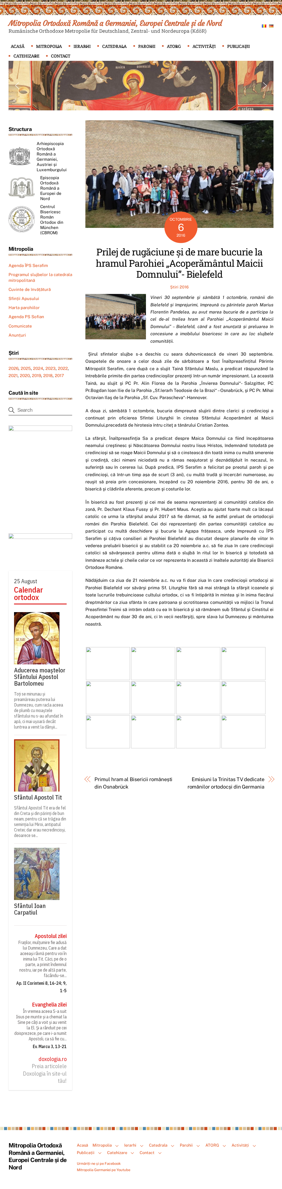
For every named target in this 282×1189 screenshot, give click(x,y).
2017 (59, 375)
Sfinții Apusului (24, 298)
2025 (26, 368)
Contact (60, 56)
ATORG (174, 46)
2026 (13, 368)
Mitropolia (49, 46)
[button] (17, 85)
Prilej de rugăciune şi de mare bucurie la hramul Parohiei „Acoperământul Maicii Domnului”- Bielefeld (179, 263)
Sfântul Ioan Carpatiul (30, 909)
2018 (48, 375)
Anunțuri (17, 335)
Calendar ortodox (28, 593)
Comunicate (20, 326)
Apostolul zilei (51, 936)
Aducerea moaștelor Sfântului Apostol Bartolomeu (39, 677)
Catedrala (114, 46)
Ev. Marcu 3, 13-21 (50, 1046)
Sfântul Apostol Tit (38, 797)
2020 (25, 375)
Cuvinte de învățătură (30, 289)
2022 (63, 368)
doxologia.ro (53, 1059)
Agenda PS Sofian (26, 316)
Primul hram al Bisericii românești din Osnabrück (133, 782)
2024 (38, 368)
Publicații (238, 46)
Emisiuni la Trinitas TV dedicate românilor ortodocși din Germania (226, 782)
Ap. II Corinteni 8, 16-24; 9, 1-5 (41, 986)
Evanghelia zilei (49, 1004)
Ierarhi (82, 46)
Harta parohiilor (24, 307)
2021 (13, 375)
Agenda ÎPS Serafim (28, 265)
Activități (204, 46)
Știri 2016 (179, 287)
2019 (36, 375)
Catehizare (26, 56)
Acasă (18, 46)
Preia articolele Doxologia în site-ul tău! (45, 1073)
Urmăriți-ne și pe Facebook (99, 1163)
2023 (50, 368)
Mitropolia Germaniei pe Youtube (103, 1170)
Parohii (146, 46)
